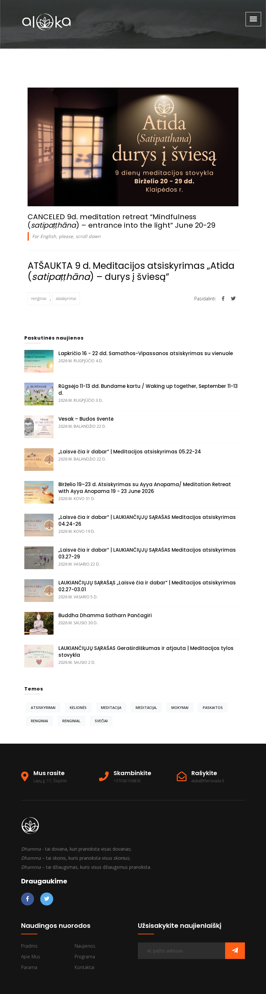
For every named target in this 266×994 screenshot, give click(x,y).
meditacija (111, 707)
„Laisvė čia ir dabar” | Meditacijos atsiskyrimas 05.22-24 (129, 451)
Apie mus (30, 956)
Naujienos (85, 946)
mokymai (179, 707)
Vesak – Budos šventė (86, 418)
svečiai (101, 720)
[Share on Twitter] (233, 298)
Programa (85, 956)
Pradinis (29, 946)
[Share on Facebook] (224, 298)
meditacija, (146, 707)
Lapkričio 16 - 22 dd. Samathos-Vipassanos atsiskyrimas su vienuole (145, 353)
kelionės (78, 707)
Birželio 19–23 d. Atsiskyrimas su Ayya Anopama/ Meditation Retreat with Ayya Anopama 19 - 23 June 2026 (144, 488)
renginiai (38, 298)
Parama (29, 967)
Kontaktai (84, 967)
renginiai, (71, 720)
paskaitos (213, 707)
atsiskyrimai (66, 298)
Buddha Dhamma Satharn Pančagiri (105, 615)
